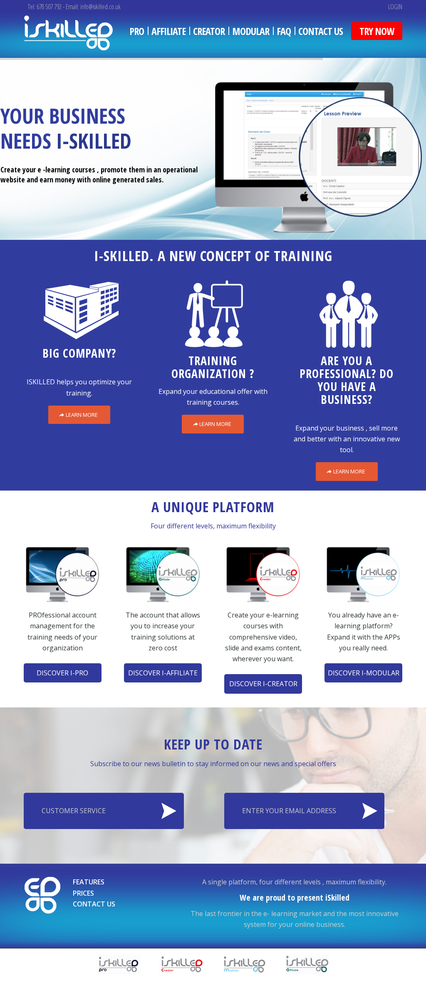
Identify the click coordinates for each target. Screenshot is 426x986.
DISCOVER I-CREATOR (263, 683)
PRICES (83, 893)
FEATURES (88, 881)
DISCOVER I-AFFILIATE (163, 672)
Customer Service (74, 810)
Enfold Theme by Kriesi (53, 977)
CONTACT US (94, 904)
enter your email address (289, 810)
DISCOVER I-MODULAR (363, 672)
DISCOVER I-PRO (62, 672)
